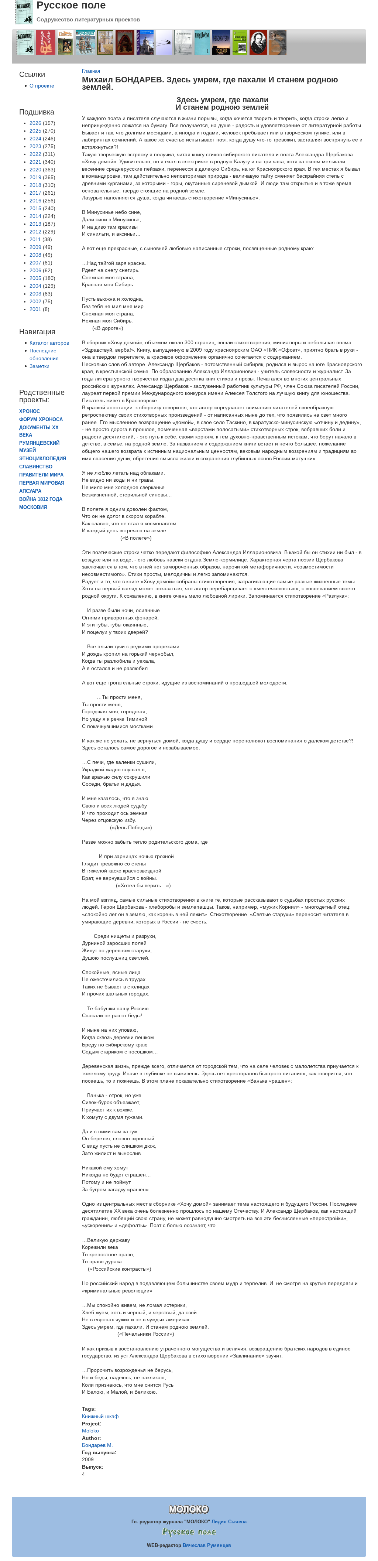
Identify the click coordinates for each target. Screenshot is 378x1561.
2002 (35, 301)
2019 (35, 177)
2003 (35, 294)
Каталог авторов (49, 343)
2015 (35, 208)
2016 (35, 201)
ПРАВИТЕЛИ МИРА (41, 475)
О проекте (42, 86)
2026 (35, 123)
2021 (35, 162)
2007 (35, 263)
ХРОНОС (29, 411)
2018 (35, 185)
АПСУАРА (30, 491)
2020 (35, 170)
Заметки (39, 366)
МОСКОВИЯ (33, 507)
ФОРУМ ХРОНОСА (41, 419)
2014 (35, 216)
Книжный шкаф (100, 1416)
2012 (35, 232)
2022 (35, 154)
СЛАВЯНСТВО (35, 466)
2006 (35, 270)
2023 (35, 146)
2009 (35, 247)
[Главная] (24, 22)
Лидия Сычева (229, 1521)
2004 (35, 286)
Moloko (90, 1431)
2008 (35, 255)
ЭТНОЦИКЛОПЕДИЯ (42, 458)
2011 (35, 239)
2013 (35, 224)
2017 (35, 193)
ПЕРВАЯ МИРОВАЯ (41, 483)
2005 (35, 278)
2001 (35, 309)
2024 (35, 138)
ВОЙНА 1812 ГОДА (40, 499)
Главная (91, 71)
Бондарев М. (97, 1445)
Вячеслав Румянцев (207, 1545)
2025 (35, 131)
